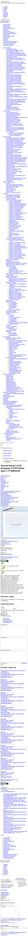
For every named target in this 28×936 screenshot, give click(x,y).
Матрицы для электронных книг (17, 296)
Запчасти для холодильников (16, 258)
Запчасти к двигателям (14, 211)
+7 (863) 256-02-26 (5, 893)
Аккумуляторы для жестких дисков (15, 61)
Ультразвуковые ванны (14, 372)
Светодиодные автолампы (15, 134)
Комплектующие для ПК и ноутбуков (15, 264)
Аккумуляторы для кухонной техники (15, 67)
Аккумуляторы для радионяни (13, 81)
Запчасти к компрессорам (15, 214)
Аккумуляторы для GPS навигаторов (15, 52)
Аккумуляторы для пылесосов (13, 80)
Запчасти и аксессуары (14, 361)
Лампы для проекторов (12, 276)
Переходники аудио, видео (12, 387)
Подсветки (9, 126)
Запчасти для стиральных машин (17, 255)
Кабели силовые (10, 379)
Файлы (2, 504)
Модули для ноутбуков (14, 309)
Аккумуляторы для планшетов (13, 77)
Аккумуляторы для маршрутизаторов (15, 68)
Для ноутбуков (12, 267)
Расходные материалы (8, 44)
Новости (5, 15)
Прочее (11, 353)
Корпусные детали (10, 265)
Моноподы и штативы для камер (14, 123)
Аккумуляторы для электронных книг (15, 100)
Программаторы (13, 369)
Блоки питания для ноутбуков (13, 149)
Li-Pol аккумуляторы (11, 49)
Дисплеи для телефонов (15, 289)
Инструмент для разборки (15, 341)
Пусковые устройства (11, 130)
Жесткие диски (10, 188)
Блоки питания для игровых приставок (16, 143)
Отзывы (5, 8)
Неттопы (5, 38)
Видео (2, 505)
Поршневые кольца (14, 223)
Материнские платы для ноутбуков (17, 278)
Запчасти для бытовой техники (14, 238)
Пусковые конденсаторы (15, 225)
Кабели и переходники (9, 32)
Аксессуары (6, 25)
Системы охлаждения (11, 326)
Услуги (5, 10)
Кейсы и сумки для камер (12, 122)
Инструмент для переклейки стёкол (18, 340)
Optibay (8, 183)
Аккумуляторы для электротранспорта (15, 101)
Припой (11, 414)
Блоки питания (7, 27)
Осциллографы (13, 366)
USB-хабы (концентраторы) (13, 113)
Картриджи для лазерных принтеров (15, 393)
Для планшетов (13, 305)
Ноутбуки (5, 40)
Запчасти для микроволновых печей (18, 247)
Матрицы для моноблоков (15, 294)
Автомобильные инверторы (13, 194)
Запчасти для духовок (14, 243)
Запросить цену (13, 933)
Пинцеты (11, 351)
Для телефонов (13, 268)
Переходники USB (11, 385)
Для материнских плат (14, 317)
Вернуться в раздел (5, 491)
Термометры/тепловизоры (15, 370)
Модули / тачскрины (11, 301)
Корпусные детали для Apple (16, 270)
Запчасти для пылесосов (15, 252)
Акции (5, 9)
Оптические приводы (11, 312)
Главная (5, 6)
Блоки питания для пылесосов (13, 156)
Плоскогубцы (12, 352)
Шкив (10, 236)
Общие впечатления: (6, 650)
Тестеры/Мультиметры (14, 371)
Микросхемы (9, 300)
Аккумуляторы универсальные (13, 104)
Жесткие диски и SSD (8, 28)
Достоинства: (4, 624)
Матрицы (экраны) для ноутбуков (17, 290)
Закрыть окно (4, 787)
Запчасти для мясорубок (15, 249)
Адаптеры (11, 314)
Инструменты (6, 31)
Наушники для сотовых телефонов (14, 125)
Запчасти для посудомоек (15, 251)
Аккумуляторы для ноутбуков (13, 74)
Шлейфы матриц (13, 335)
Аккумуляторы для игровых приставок (15, 63)
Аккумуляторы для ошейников (13, 76)
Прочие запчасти (13, 224)
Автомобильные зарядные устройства (15, 138)
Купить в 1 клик (14, 557)
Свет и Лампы (9, 131)
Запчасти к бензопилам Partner (16, 206)
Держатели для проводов (12, 118)
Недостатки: (4, 637)
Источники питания (14, 363)
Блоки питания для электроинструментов (16, 158)
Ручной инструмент (11, 339)
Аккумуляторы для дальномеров (14, 58)
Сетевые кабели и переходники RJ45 (15, 391)
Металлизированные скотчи (16, 427)
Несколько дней (7, 622)
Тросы (10, 232)
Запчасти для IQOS (11, 198)
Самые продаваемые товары (7, 791)
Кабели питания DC (11, 172)
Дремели (11, 360)
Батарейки (8, 105)
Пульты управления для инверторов (15, 127)
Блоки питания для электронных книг (15, 160)
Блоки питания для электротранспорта (15, 161)
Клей (7, 419)
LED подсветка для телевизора (16, 132)
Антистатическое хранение (13, 406)
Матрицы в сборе (13, 291)
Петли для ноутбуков (14, 272)
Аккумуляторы (7, 24)
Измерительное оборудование (13, 338)
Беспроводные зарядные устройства (15, 139)
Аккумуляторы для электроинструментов (16, 99)
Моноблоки (6, 37)
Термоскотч (12, 428)
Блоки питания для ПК (12, 150)
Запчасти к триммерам (14, 218)
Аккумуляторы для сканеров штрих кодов (16, 89)
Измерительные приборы (15, 362)
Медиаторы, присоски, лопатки (17, 344)
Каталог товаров (5, 20)
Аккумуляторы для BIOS (12, 51)
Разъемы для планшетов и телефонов (18, 322)
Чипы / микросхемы (11, 330)
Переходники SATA (11, 383)
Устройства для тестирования (13, 109)
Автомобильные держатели (13, 114)
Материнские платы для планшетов (18, 281)
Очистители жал (13, 412)
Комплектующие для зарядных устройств (16, 263)
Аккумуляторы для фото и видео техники (16, 94)
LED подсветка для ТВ (12, 112)
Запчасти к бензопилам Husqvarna (17, 203)
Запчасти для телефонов (12, 259)
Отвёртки (11, 349)
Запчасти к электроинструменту (17, 219)
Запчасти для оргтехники (15, 250)
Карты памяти (9, 190)
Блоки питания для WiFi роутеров (14, 141)
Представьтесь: (4, 663)
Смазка (8, 429)
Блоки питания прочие (12, 162)
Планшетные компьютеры (9, 42)
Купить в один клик (17, 920)
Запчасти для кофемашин (15, 245)
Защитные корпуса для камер (13, 120)
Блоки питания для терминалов (14, 140)
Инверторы (9, 260)
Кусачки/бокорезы (13, 343)
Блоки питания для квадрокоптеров (15, 144)
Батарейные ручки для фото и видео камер (16, 117)
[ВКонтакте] (1, 561)
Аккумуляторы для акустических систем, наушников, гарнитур (16, 56)
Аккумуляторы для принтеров (13, 78)
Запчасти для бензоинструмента (14, 200)
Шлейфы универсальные (12, 432)
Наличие (3, 502)
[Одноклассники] (3, 561)
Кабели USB (9, 378)
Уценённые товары (8, 45)
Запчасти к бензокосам (14, 202)
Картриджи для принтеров (10, 33)
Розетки (8, 325)
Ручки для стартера (14, 227)
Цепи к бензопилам (14, 233)
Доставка (5, 13)
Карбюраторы (12, 220)
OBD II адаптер (13, 329)
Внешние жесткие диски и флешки (15, 185)
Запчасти (5, 29)
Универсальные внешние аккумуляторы (16, 178)
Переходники (9, 380)
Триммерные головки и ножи (16, 230)
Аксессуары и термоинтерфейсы (14, 405)
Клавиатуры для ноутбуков (13, 261)
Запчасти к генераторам (15, 210)
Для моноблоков (13, 303)
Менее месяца (6, 619)
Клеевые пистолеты (14, 365)
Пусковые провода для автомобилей (15, 129)
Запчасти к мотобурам (14, 215)
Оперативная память (11, 310)
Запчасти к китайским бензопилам (17, 212)
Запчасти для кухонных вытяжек (17, 246)
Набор (2, 493)
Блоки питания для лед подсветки (14, 145)
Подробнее (3, 679)
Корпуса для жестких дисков (13, 192)
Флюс (10, 418)
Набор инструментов (14, 345)
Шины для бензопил (14, 234)
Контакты (5, 14)
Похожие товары (5, 501)
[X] (7, 561)
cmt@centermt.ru (22, 879)
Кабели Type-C (10, 376)
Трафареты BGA (13, 416)
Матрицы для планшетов (15, 295)
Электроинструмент (11, 357)
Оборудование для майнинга (10, 41)
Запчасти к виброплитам (15, 209)
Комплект (3, 495)
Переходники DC (10, 174)
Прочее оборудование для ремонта (17, 354)
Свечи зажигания (13, 228)
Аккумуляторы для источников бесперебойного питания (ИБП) (14, 65)
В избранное (4, 682)
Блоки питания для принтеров (13, 154)
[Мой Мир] (5, 561)
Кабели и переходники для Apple (14, 171)
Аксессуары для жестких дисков (14, 184)
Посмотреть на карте (6, 887)
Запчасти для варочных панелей (17, 242)
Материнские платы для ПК (16, 280)
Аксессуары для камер (11, 116)
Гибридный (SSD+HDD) (12, 187)
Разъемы (8, 313)
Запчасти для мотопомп (15, 201)
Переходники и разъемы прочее (14, 388)
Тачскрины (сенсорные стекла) (13, 438)
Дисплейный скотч (14, 425)
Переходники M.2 (10, 381)
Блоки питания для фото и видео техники (16, 157)
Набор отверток (13, 347)
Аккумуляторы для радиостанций (14, 82)
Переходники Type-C (11, 384)
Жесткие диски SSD (11, 189)
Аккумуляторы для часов (12, 95)
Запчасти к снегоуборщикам (16, 216)
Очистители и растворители (13, 420)
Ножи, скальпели (13, 348)
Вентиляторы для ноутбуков (13, 197)
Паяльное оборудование (15, 367)
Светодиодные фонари (14, 135)
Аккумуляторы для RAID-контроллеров (16, 54)
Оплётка (11, 411)
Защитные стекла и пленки (13, 121)
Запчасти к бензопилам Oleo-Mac (17, 205)
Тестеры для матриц (14, 299)
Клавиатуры (6, 34)
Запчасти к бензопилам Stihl (16, 207)
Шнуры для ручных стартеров (16, 237)
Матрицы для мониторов (15, 292)
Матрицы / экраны (10, 282)
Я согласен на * (14, 918)
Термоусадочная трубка (12, 431)
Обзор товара (4, 492)
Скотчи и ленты (10, 423)
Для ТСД (11, 308)
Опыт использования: (6, 616)
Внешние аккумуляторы (12, 107)
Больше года (6, 618)
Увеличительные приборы (15, 356)
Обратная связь (4, 892)
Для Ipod (11, 316)
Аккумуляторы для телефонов (13, 90)
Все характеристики (5, 543)
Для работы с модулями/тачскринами (18, 358)
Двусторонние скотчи (14, 424)
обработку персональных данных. (17, 918)
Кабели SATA (9, 375)
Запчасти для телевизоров (15, 256)
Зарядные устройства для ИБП (13, 169)
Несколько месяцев (8, 621)
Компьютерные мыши (8, 36)
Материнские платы (11, 277)
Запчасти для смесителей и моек (17, 254)
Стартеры (11, 229)
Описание (3, 496)
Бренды (5, 12)
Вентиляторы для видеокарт (13, 196)
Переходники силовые (11, 389)
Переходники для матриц (15, 298)
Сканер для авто (10, 327)
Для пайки (8, 407)
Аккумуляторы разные (11, 103)
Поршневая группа (14, 221)
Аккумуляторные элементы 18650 (14, 50)
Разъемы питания (13, 323)
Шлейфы (8, 331)
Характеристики (5, 497)
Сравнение (11, 681)
